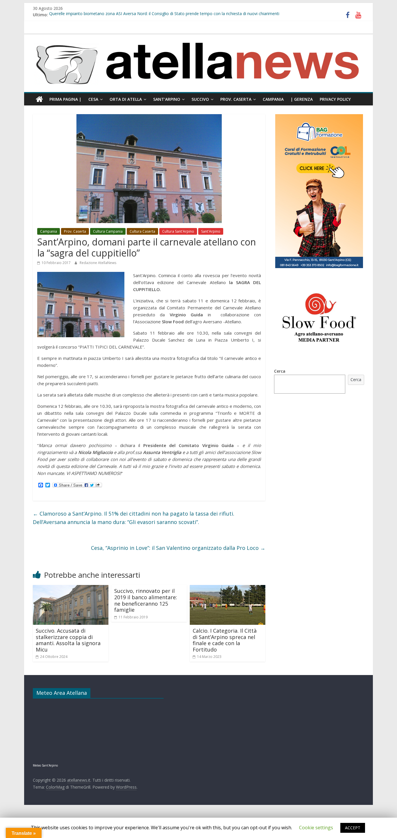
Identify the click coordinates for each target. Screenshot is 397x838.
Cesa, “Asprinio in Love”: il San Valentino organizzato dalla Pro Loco (178, 547)
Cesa (93, 99)
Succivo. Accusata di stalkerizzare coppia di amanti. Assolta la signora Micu (68, 640)
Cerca (279, 371)
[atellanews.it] (198, 37)
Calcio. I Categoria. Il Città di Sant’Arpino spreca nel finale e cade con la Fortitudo (225, 640)
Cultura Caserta (142, 231)
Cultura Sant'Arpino (178, 231)
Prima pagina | (65, 99)
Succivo (200, 99)
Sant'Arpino (210, 231)
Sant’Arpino (166, 99)
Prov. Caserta (235, 99)
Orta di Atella (126, 99)
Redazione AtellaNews (98, 262)
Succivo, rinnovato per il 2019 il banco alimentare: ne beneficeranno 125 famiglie (145, 600)
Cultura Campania (108, 231)
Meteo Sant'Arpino (45, 765)
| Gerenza (302, 99)
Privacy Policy (335, 99)
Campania (273, 99)
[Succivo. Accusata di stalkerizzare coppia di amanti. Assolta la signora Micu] (70, 588)
